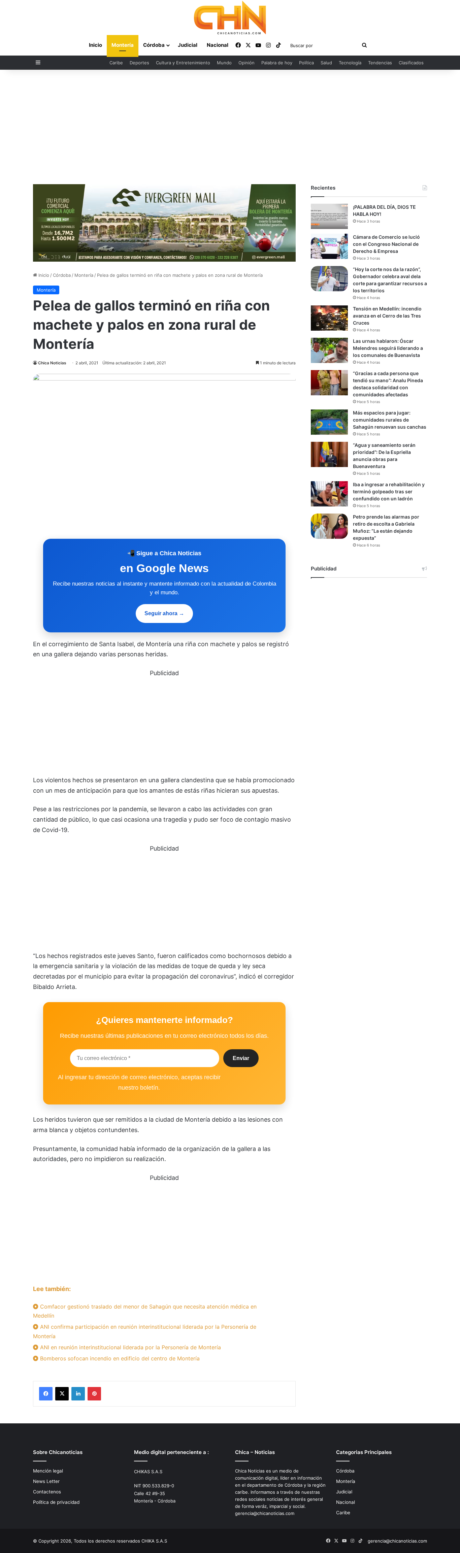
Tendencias (380, 62)
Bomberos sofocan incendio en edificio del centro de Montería (119, 1358)
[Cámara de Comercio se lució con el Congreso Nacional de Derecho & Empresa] (329, 246)
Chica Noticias (52, 362)
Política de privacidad (56, 1502)
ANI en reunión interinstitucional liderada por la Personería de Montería (129, 1347)
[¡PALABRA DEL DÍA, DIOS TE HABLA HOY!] (329, 216)
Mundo (224, 62)
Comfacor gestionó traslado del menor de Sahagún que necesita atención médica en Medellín (145, 1311)
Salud (326, 62)
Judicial (187, 45)
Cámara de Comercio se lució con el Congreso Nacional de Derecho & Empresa (386, 244)
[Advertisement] (230, 127)
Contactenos (47, 1491)
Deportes (139, 62)
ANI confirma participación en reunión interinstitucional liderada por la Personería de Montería (144, 1331)
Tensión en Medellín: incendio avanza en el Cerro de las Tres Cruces (387, 316)
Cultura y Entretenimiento (183, 62)
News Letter (46, 1481)
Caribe (116, 62)
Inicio (95, 45)
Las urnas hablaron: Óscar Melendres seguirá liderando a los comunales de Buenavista (388, 348)
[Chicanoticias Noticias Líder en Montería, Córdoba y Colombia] (230, 17)
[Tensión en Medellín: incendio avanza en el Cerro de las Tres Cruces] (329, 318)
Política (306, 62)
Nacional (217, 45)
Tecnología (350, 62)
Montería (122, 45)
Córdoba (154, 45)
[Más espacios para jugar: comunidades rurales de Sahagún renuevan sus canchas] (329, 422)
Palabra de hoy (276, 62)
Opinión (246, 62)
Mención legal (48, 1471)
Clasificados (411, 62)
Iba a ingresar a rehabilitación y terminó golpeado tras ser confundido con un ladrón (389, 491)
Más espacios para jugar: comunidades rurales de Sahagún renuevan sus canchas (389, 420)
